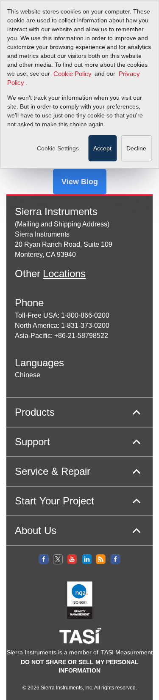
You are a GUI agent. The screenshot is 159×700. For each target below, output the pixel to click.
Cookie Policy (72, 74)
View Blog (79, 181)
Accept (102, 148)
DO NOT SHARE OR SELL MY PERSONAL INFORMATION (80, 666)
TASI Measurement (127, 652)
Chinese (27, 375)
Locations (64, 273)
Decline (136, 148)
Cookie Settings (58, 148)
